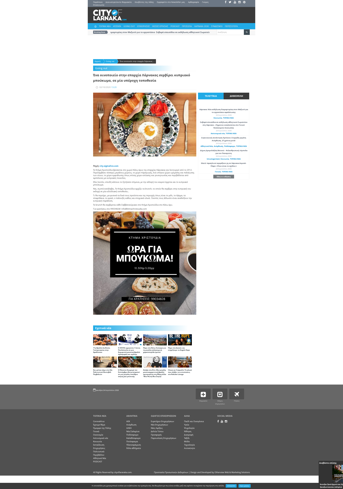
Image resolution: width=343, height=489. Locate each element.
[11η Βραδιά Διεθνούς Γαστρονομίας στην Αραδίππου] (105, 339)
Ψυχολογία (189, 428)
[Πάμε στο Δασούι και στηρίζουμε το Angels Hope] (180, 339)
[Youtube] (236, 2)
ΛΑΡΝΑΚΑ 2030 (201, 26)
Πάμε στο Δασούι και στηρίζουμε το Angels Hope (179, 349)
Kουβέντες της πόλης (144, 2)
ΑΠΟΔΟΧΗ (231, 486)
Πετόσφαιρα (132, 441)
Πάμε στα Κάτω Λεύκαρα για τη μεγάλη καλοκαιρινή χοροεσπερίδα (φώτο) (154, 350)
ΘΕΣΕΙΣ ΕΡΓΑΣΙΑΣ (160, 26)
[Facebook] (226, 2)
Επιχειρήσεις (99, 448)
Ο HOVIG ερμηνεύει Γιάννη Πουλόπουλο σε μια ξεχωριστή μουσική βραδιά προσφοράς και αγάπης (129, 351)
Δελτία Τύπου (157, 431)
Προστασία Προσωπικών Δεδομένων (171, 472)
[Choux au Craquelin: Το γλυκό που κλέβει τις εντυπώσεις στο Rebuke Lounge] (180, 361)
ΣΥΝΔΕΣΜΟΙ (216, 26)
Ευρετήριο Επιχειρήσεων (162, 421)
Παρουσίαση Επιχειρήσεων (163, 438)
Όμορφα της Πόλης (102, 428)
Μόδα (187, 441)
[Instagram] (240, 2)
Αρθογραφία (193, 2)
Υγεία (186, 424)
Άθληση (187, 431)
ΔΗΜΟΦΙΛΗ (236, 95)
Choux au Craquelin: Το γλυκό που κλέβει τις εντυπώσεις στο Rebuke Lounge (180, 372)
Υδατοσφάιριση (133, 444)
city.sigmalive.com (109, 166)
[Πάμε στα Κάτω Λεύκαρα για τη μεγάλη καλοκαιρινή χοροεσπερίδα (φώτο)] (155, 339)
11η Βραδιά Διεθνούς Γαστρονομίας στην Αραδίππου (101, 350)
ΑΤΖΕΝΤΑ (117, 26)
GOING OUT (129, 26)
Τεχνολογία (189, 444)
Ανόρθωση (218, 146)
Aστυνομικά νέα (218, 133)
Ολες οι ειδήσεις (224, 176)
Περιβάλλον (98, 454)
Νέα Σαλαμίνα (132, 431)
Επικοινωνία (98, 5)
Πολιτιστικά (98, 451)
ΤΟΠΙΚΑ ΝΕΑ (105, 26)
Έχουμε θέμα (99, 424)
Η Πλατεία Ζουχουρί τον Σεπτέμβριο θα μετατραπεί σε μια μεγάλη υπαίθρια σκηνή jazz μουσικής (129, 373)
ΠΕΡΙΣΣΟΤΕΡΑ (231, 26)
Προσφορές (156, 434)
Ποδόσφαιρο (229, 146)
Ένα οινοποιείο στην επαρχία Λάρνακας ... (137, 61)
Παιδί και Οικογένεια (194, 421)
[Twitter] (231, 2)
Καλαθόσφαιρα (133, 438)
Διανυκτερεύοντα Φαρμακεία (119, 2)
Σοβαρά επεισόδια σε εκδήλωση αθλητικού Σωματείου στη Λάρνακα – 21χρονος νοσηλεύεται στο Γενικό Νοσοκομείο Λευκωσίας (223, 125)
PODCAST (175, 26)
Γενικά (218, 171)
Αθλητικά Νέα (207, 146)
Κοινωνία (218, 118)
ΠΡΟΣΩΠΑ (187, 26)
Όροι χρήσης (244, 486)
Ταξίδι (187, 438)
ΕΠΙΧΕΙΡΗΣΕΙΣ (143, 26)
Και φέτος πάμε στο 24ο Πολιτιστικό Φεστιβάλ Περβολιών (102, 372)
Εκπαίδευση (98, 444)
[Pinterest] (245, 2)
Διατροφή (188, 434)
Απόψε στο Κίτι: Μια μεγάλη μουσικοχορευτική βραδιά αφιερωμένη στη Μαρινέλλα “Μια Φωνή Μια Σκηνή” (154, 373)
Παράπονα (97, 2)
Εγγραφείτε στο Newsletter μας (171, 2)
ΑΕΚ (128, 421)
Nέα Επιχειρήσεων (159, 424)
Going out (110, 61)
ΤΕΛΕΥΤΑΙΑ (211, 95)
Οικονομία (98, 434)
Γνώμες (205, 2)
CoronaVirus (99, 421)
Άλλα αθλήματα (133, 448)
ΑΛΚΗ (129, 428)
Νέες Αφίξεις (157, 428)
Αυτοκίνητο (189, 448)
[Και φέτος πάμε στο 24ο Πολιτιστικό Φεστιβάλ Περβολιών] (105, 361)
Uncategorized (213, 159)
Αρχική (97, 61)
